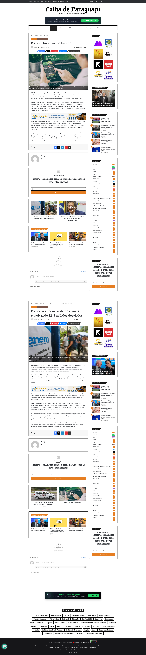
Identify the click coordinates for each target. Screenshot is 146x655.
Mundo (94, 171)
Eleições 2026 (96, 179)
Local (94, 169)
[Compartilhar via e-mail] (69, 147)
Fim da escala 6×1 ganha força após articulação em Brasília (38, 243)
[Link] (54, 281)
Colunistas (81, 28)
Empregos (95, 225)
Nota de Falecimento (62, 28)
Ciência (94, 242)
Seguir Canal (94, 595)
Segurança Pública (97, 227)
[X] (58, 147)
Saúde (94, 186)
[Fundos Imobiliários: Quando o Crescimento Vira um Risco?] (77, 236)
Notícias (53, 28)
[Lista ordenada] (45, 281)
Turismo (95, 218)
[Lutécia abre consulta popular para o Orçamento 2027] (96, 149)
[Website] (42, 158)
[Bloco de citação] (49, 281)
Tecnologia (95, 188)
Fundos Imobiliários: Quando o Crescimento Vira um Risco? (76, 243)
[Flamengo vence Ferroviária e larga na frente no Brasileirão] (96, 120)
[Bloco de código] (52, 281)
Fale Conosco (48, 1)
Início (48, 28)
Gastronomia (96, 244)
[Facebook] (55, 147)
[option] (103, 98)
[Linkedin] (62, 147)
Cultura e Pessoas (97, 196)
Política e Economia (42, 39)
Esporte (95, 191)
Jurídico (95, 235)
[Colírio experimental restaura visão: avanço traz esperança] (96, 142)
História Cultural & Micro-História (102, 198)
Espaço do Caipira (97, 201)
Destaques (73, 28)
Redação (35, 47)
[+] (58, 281)
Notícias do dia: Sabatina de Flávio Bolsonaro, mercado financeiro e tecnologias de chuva (57, 245)
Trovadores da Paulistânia (99, 208)
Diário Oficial (96, 193)
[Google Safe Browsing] (93, 642)
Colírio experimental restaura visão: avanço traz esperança (108, 142)
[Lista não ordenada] (47, 281)
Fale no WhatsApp (91, 20)
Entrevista (95, 239)
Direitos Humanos (97, 230)
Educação (95, 213)
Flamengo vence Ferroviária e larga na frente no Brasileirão (106, 120)
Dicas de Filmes (97, 203)
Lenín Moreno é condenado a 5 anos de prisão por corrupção (108, 127)
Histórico (95, 222)
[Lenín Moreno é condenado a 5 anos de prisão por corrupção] (96, 128)
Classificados (56, 1)
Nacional (95, 166)
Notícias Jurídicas (97, 232)
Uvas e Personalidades (98, 247)
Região (94, 174)
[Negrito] (37, 281)
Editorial (95, 220)
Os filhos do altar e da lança (100, 205)
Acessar (84, 271)
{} (55, 281)
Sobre (42, 1)
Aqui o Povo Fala (97, 252)
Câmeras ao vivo (64, 1)
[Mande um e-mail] (38, 47)
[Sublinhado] (41, 281)
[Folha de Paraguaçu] (73, 10)
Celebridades (96, 215)
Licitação (95, 249)
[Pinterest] (66, 147)
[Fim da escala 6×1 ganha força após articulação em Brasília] (39, 236)
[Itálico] (39, 281)
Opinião (95, 181)
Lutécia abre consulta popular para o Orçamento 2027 (108, 149)
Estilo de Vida (96, 210)
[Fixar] (43, 281)
